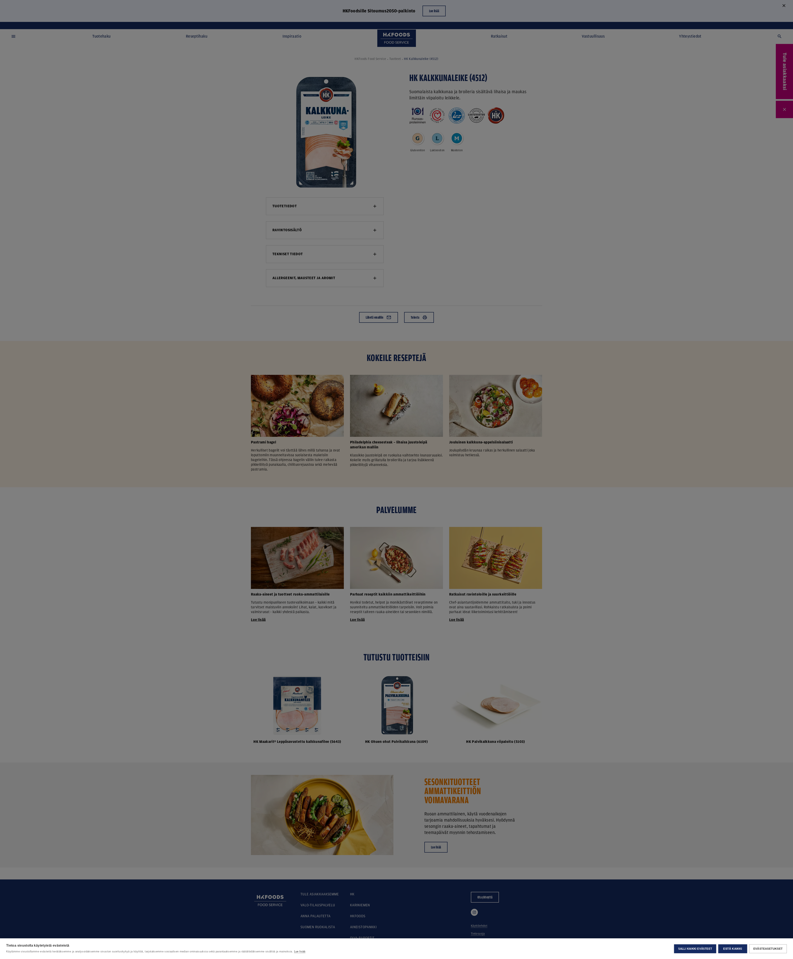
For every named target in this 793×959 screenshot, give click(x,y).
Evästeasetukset (768, 948)
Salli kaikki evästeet (695, 948)
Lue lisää (299, 951)
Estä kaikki (732, 948)
